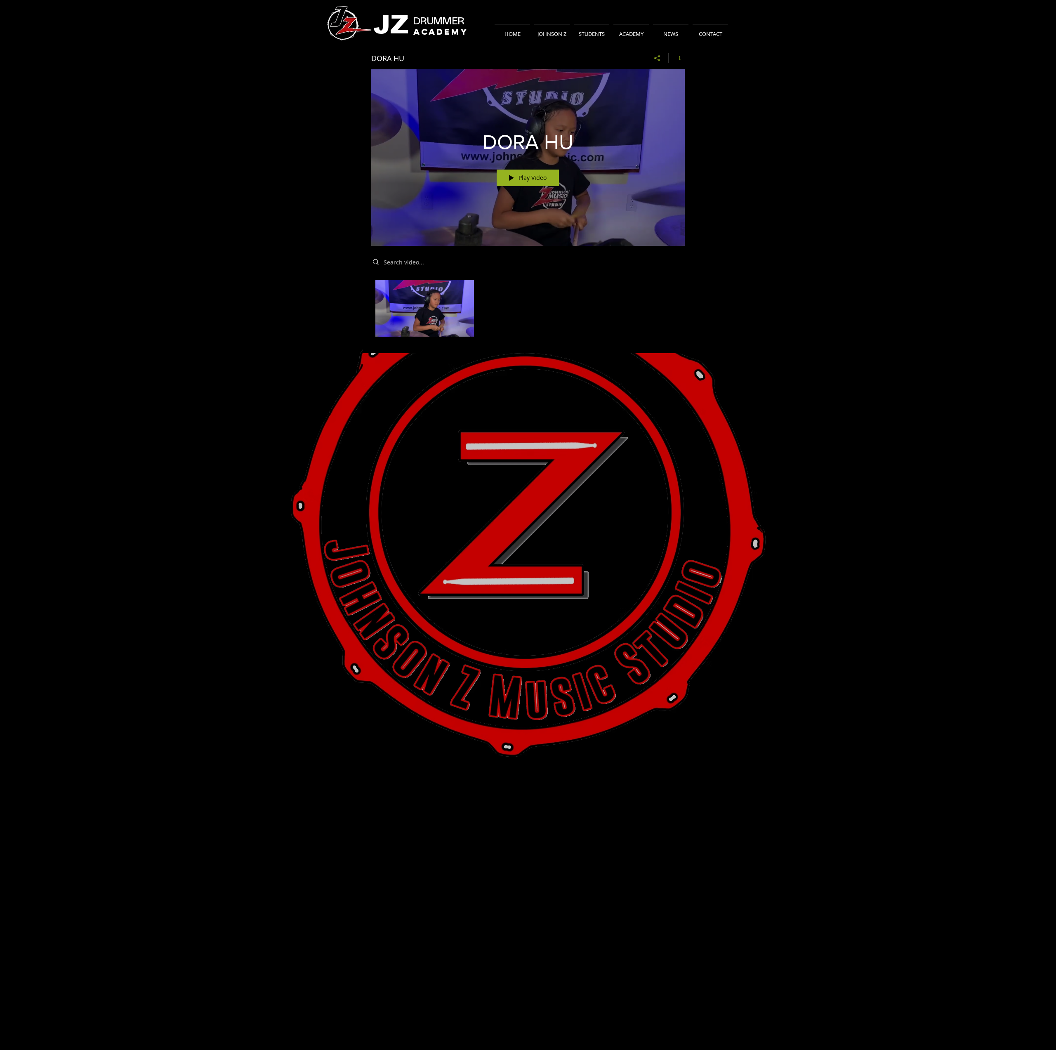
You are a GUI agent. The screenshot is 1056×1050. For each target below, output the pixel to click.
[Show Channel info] (677, 58)
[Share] (657, 58)
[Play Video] (424, 308)
